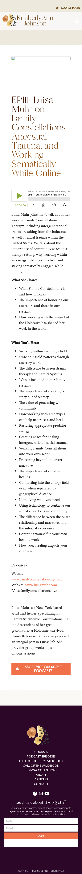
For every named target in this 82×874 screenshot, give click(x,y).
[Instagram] (41, 794)
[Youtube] (47, 794)
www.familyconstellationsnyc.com (37, 579)
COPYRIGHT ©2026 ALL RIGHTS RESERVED (41, 870)
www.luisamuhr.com (41, 584)
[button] (77, 21)
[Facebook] (35, 794)
